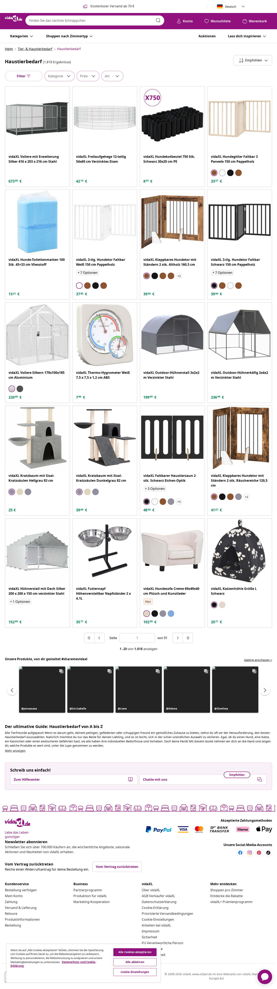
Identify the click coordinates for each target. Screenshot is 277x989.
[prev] (99, 638)
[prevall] (89, 638)
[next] (178, 638)
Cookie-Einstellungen (158, 919)
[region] (83, 963)
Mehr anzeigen (15, 750)
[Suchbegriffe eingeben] (158, 20)
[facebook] (240, 853)
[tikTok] (268, 853)
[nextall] (188, 638)
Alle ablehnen (135, 962)
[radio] (214, 173)
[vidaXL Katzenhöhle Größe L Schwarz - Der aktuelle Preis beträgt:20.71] (240, 551)
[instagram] (250, 853)
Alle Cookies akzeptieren (134, 952)
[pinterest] (259, 853)
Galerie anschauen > (258, 660)
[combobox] (94, 20)
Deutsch (230, 7)
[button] (42, 689)
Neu (148, 601)
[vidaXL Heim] (13, 18)
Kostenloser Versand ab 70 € (112, 6)
